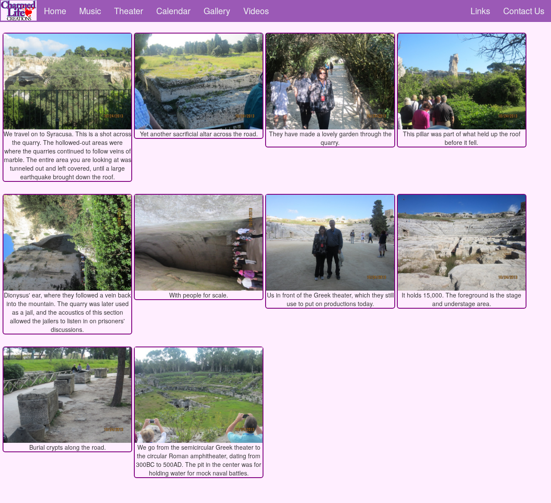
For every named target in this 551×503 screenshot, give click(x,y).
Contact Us (524, 10)
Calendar (173, 10)
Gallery (217, 10)
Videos (256, 10)
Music (90, 10)
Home (55, 10)
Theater (128, 10)
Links (480, 10)
